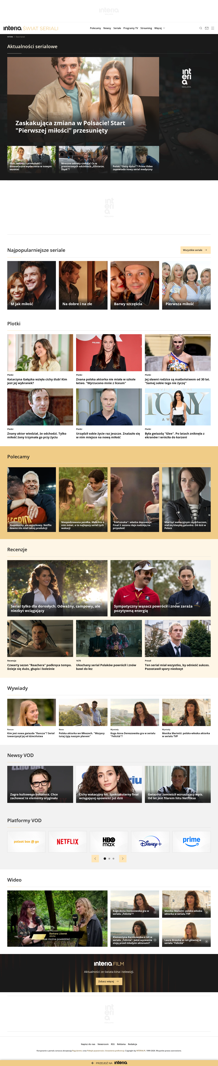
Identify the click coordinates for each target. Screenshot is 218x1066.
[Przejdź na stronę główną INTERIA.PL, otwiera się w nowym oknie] (13, 28)
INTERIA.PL (141, 1050)
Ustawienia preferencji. (115, 1051)
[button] (160, 28)
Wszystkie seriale (192, 250)
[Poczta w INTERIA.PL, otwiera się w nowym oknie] (207, 28)
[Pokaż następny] (122, 858)
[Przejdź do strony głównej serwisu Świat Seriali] (40, 28)
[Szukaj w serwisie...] (201, 28)
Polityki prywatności (95, 1050)
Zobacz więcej (106, 981)
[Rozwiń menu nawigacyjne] (213, 28)
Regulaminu (77, 1050)
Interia (10, 37)
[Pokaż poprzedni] (95, 858)
